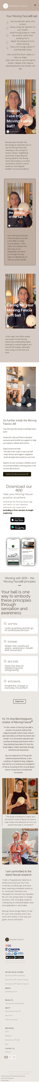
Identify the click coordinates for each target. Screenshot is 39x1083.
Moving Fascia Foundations (15, 975)
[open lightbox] (20, 105)
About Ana (8, 1015)
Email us (8, 1052)
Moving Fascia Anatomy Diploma (17, 984)
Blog (6, 1044)
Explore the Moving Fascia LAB (17, 474)
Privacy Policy (5, 1080)
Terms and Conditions (7, 1078)
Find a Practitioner (11, 1020)
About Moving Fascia (13, 1011)
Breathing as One (11, 992)
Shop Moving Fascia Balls (14, 1003)
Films (7, 1032)
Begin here (19, 701)
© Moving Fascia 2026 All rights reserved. (13, 1076)
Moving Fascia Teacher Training (16, 980)
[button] (35, 5)
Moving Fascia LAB (12, 1040)
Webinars (8, 1036)
